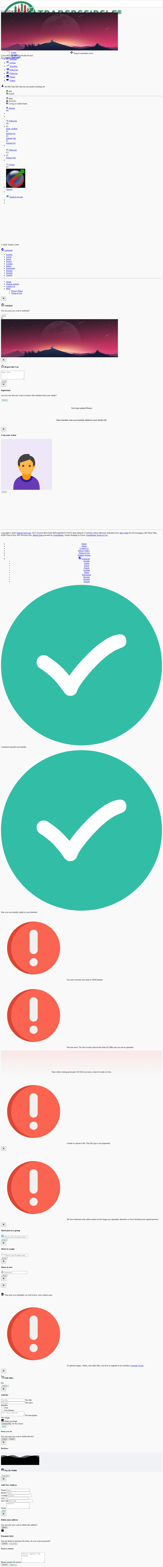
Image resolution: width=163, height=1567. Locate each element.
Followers (13, 150)
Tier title (28, 1400)
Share (4, 1240)
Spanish (9, 273)
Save (4, 492)
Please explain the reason (11, 1562)
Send (4, 381)
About (8, 282)
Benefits (4, 1405)
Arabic (9, 257)
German (9, 264)
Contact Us (10, 286)
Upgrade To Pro (137, 1366)
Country (4, 1495)
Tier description (31, 1415)
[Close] (3, 298)
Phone (3, 1493)
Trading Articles (12, 284)
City (2, 1498)
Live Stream (9, 1410)
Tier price (29, 1403)
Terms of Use (16, 293)
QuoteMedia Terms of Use (96, 535)
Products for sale (16, 197)
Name (3, 1490)
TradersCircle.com (23, 533)
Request (13, 1565)
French (9, 261)
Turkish (9, 275)
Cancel (4, 1439)
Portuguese (10, 268)
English (9, 255)
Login (13, 52)
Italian (8, 266)
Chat (6, 1408)
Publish (5, 1386)
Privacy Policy (17, 291)
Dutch (8, 259)
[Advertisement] (82, 224)
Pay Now (5, 1476)
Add (3, 1426)
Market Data (38, 535)
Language (8, 250)
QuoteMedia (58, 535)
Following (13, 121)
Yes (3, 315)
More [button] (8, 289)
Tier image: (5, 1418)
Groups (12, 165)
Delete (4, 400)
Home (84, 544)
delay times (124, 533)
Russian (9, 271)
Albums (12, 108)
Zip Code (5, 1501)
